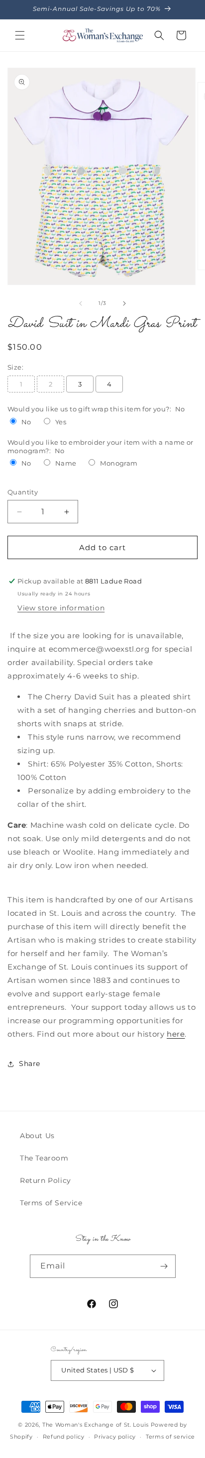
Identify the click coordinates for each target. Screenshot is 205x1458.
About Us (37, 1135)
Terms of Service (51, 1202)
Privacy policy (115, 1436)
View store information (60, 607)
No (26, 422)
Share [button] (29, 1063)
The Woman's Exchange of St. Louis (95, 1424)
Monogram (118, 463)
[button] (20, 35)
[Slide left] (81, 303)
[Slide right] (124, 303)
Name (66, 463)
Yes (60, 422)
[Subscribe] (164, 1266)
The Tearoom (44, 1158)
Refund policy (64, 1436)
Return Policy (45, 1180)
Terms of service (170, 1436)
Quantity (22, 492)
